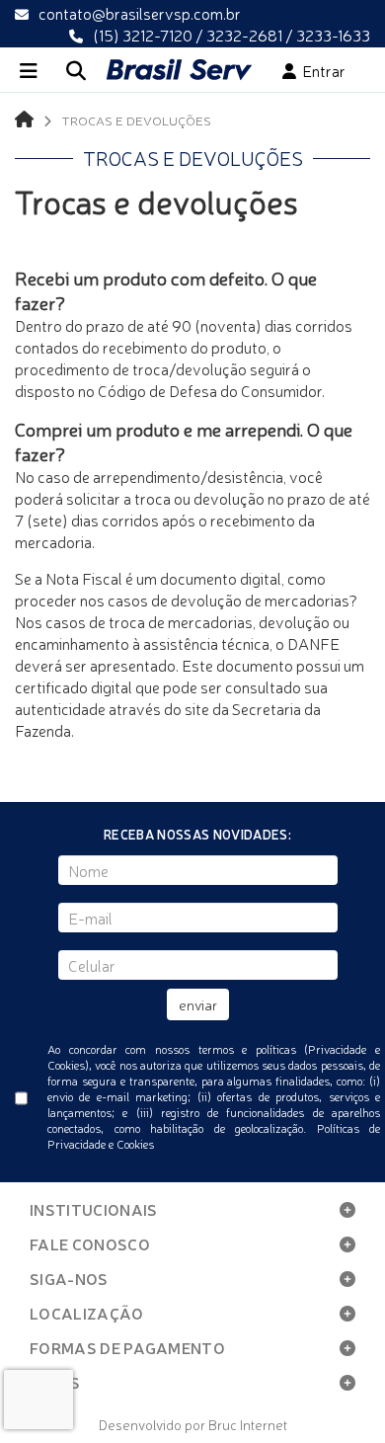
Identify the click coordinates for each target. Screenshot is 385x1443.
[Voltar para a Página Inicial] (24, 118)
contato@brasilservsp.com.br (139, 13)
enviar (198, 1004)
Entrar (321, 70)
